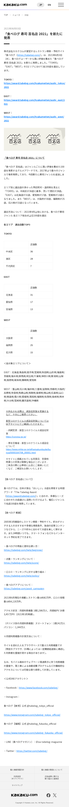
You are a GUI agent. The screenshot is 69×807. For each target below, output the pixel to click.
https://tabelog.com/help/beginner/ (23, 550)
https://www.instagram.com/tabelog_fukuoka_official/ (33, 732)
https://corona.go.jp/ (16, 436)
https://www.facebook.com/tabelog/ (38, 687)
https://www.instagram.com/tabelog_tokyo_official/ (32, 714)
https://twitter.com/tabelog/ (31, 750)
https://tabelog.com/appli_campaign (24, 588)
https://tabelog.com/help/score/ (21, 562)
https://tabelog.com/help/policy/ (21, 575)
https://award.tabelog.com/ (21, 496)
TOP (6, 15)
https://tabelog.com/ (28, 55)
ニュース (16, 15)
